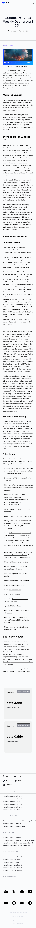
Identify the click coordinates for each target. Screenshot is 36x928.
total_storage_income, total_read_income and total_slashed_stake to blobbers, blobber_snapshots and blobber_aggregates (16, 499)
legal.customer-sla (18, 920)
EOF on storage (14, 594)
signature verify (17, 573)
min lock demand (15, 590)
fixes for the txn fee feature (23, 485)
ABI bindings (15, 606)
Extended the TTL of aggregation (16, 478)
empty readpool (16, 566)
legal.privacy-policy (18, 916)
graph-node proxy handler (18, 580)
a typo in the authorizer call (19, 627)
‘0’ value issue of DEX (16, 585)
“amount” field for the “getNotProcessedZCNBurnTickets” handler (16, 620)
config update (19, 468)
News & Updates (8, 45)
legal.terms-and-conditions (18, 912)
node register (16, 516)
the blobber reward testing (18, 562)
